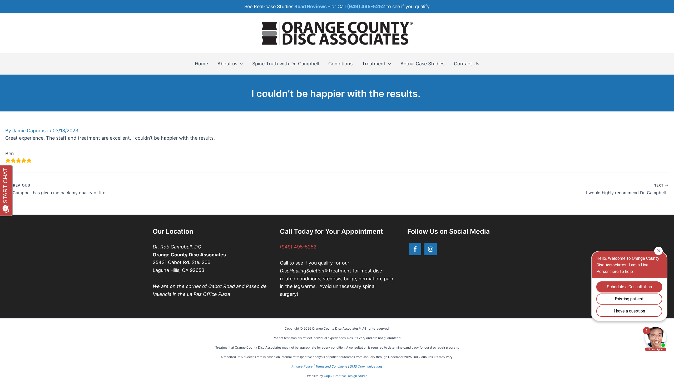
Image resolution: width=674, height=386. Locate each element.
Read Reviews (310, 6)
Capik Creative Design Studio (345, 376)
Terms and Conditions (331, 366)
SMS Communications (366, 366)
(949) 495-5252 (298, 247)
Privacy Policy (302, 366)
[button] (240, 64)
